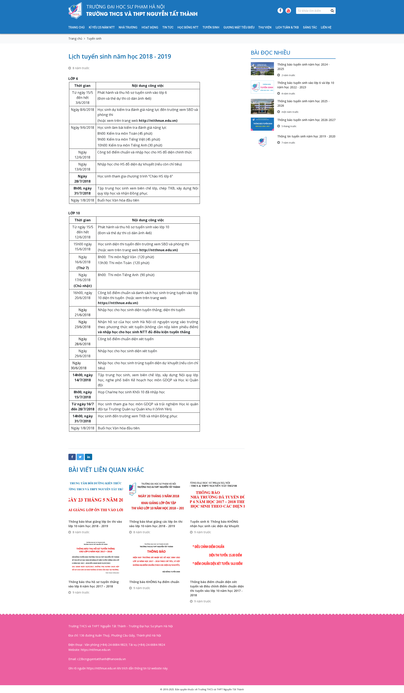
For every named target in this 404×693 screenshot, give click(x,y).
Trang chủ (76, 27)
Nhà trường (128, 27)
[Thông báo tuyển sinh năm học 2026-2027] (264, 124)
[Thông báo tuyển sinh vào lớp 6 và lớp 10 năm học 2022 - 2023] (264, 87)
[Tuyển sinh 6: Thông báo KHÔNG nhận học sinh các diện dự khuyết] (217, 497)
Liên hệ (326, 27)
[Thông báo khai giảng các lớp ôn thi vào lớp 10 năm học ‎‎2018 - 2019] (156, 497)
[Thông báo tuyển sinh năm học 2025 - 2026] (264, 106)
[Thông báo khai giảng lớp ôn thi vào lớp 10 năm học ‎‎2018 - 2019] (95, 497)
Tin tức (167, 27)
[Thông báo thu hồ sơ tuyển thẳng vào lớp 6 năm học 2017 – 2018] (95, 557)
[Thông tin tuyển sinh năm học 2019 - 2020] (264, 141)
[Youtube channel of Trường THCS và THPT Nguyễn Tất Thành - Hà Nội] (288, 10)
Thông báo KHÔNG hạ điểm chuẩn (154, 582)
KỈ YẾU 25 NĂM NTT (102, 27)
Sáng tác (310, 27)
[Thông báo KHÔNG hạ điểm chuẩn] (156, 557)
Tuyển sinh (211, 27)
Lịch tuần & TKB (287, 27)
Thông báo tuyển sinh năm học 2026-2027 (306, 120)
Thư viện (264, 27)
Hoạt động (150, 27)
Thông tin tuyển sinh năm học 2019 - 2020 (306, 136)
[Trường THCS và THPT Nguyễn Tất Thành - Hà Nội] (75, 10)
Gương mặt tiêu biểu (238, 27)
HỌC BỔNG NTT (187, 27)
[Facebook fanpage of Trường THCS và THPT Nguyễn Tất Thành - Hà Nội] (280, 10)
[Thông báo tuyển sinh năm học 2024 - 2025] (264, 68)
